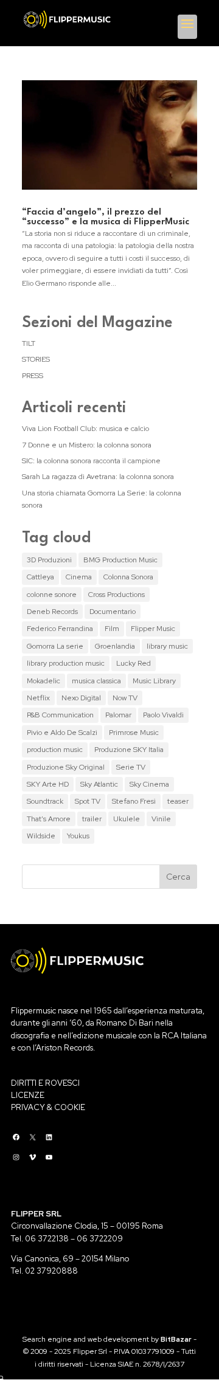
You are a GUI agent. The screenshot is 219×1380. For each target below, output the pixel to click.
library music (167, 646)
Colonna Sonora (128, 577)
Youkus (78, 836)
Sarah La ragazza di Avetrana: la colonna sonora (98, 476)
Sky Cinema (149, 784)
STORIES (36, 359)
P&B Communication (60, 715)
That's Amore (49, 819)
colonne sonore (52, 594)
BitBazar (176, 1339)
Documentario (112, 611)
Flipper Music (153, 628)
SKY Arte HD (48, 784)
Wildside (41, 836)
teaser (178, 801)
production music (55, 749)
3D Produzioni (49, 560)
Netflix (38, 698)
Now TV (125, 698)
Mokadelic (43, 681)
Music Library (154, 681)
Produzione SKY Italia (129, 749)
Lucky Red (133, 663)
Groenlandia (115, 646)
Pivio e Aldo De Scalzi (62, 732)
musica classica (96, 681)
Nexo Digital (81, 698)
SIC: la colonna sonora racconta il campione (91, 461)
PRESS (32, 376)
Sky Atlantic (99, 784)
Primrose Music (134, 732)
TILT (28, 343)
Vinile (161, 819)
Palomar (118, 715)
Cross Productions (116, 594)
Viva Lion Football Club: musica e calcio (85, 428)
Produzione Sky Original (66, 767)
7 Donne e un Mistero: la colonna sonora (86, 445)
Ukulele (126, 819)
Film (112, 628)
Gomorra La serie (55, 646)
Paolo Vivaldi (163, 715)
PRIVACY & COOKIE (48, 1107)
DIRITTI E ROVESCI (45, 1083)
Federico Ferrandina (60, 628)
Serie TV (130, 767)
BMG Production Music (120, 560)
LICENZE (27, 1095)
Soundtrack (45, 801)
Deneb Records (52, 611)
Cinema (79, 577)
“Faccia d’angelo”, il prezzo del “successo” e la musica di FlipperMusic (105, 217)
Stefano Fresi (134, 801)
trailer (92, 819)
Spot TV (87, 801)
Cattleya (40, 577)
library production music (66, 663)
